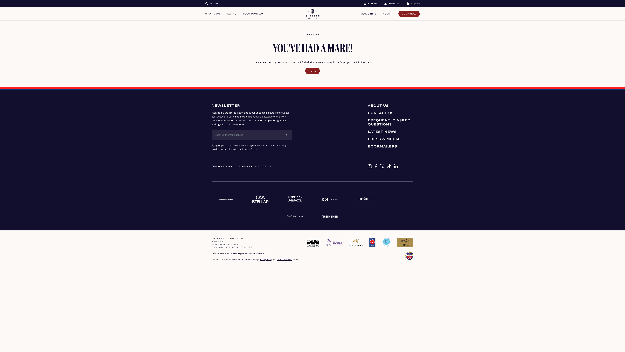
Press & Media (384, 139)
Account (392, 4)
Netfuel (236, 253)
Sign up (370, 4)
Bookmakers (382, 146)
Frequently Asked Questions (389, 122)
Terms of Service (284, 259)
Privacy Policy (249, 149)
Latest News (382, 132)
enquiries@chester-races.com (226, 244)
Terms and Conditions (255, 166)
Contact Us (381, 113)
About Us (378, 105)
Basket (413, 4)
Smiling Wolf (259, 253)
